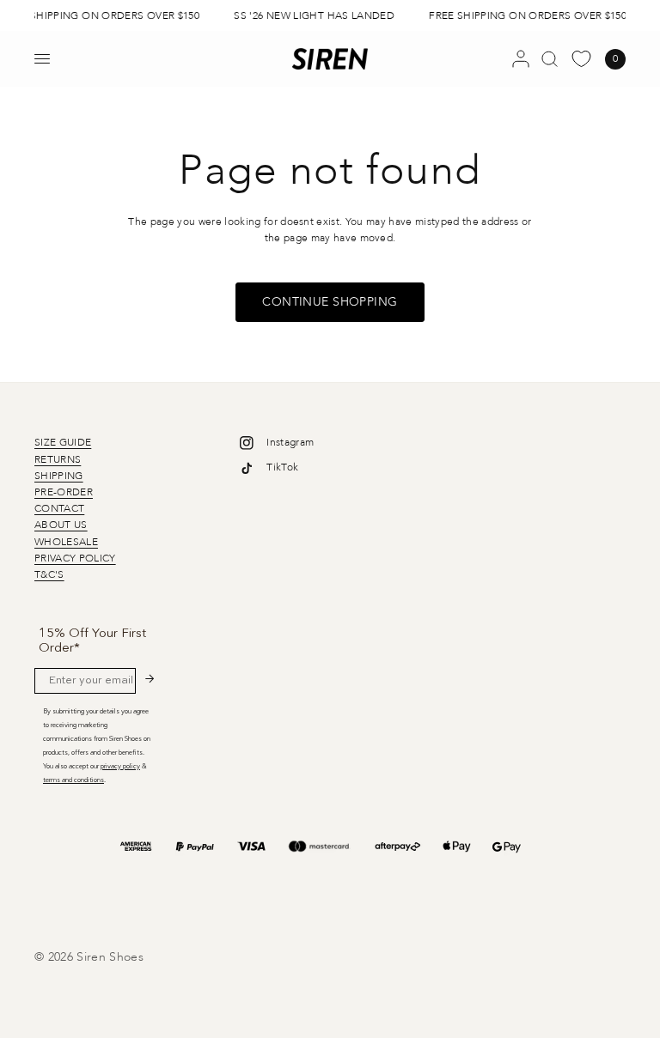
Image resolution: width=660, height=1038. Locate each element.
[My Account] (520, 59)
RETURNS (57, 459)
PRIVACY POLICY (75, 558)
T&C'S (49, 574)
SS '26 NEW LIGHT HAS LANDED (312, 15)
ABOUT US (61, 524)
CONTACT (59, 508)
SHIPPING (58, 476)
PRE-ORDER (63, 492)
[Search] (549, 59)
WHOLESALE (66, 542)
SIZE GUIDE (62, 442)
